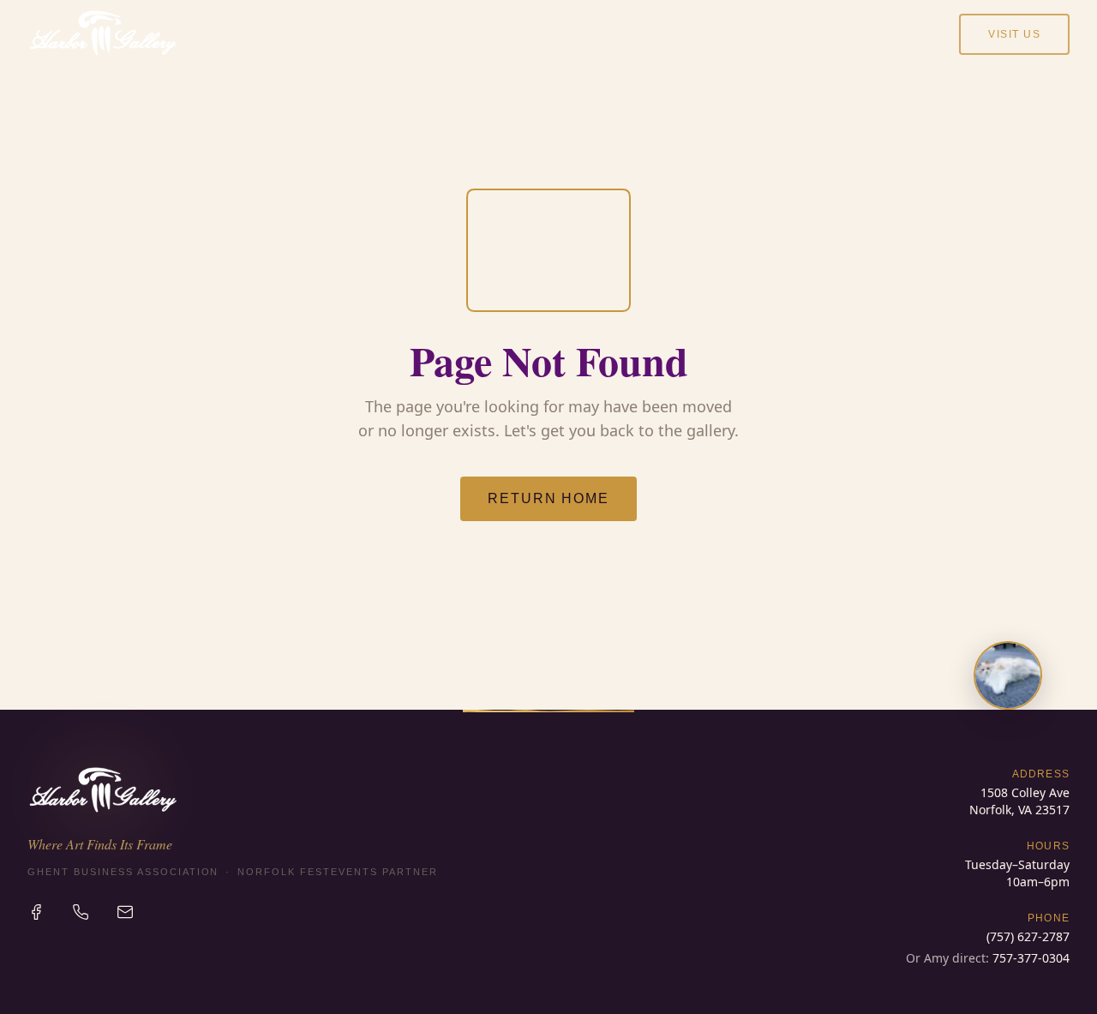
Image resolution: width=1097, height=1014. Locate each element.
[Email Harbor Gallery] (125, 912)
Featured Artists (516, 35)
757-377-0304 (1031, 958)
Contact (815, 35)
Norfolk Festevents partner (337, 872)
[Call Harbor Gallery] (80, 912)
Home (308, 35)
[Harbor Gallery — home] (102, 34)
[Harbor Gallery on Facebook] (36, 912)
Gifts (734, 35)
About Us (650, 35)
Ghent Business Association (123, 872)
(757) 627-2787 (1028, 936)
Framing (388, 35)
